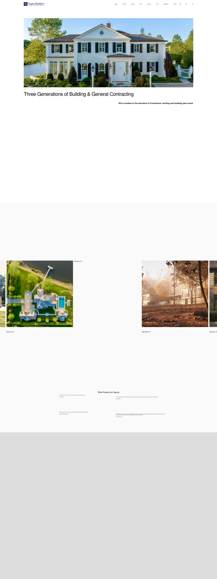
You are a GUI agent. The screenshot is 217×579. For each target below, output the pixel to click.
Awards (132, 4)
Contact (175, 4)
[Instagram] (180, 4)
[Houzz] (186, 4)
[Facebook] (192, 4)
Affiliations (166, 4)
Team (157, 4)
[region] (108, 296)
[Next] (204, 294)
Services (149, 4)
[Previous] (12, 294)
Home (116, 4)
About (141, 4)
